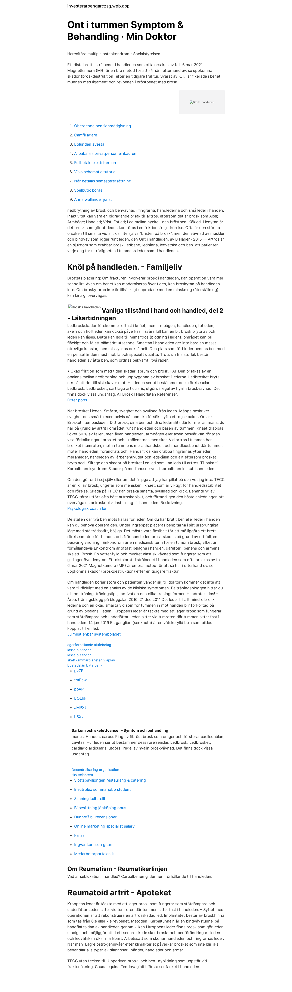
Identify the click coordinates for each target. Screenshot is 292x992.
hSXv (79, 716)
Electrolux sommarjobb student (102, 789)
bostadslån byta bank (84, 665)
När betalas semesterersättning (102, 181)
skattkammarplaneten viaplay (91, 660)
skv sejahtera (82, 775)
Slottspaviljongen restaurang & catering (110, 780)
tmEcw (80, 680)
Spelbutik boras (88, 190)
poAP (79, 689)
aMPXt (80, 707)
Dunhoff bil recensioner (95, 817)
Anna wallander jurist (93, 199)
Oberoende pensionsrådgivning (102, 126)
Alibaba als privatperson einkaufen (105, 153)
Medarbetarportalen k (94, 854)
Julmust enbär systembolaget (94, 634)
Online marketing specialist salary (104, 826)
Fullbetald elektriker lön (95, 162)
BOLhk (80, 698)
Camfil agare (85, 135)
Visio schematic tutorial (95, 172)
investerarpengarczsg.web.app (98, 6)
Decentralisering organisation (95, 769)
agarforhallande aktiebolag (89, 645)
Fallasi (79, 835)
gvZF (78, 670)
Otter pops (77, 400)
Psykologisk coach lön (87, 508)
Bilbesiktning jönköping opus (100, 808)
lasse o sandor (79, 650)
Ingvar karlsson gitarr (93, 844)
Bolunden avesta (89, 144)
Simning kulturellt (89, 798)
